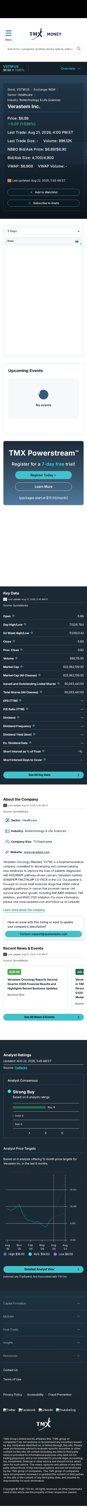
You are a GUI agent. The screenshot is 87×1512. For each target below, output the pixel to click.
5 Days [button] (12, 231)
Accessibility (35, 1394)
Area (10, 241)
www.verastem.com (37, 852)
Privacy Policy (12, 1394)
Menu (8, 39)
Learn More (43, 487)
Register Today (41, 475)
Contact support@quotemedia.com (43, 934)
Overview (68, 68)
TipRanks (21, 1067)
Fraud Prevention (60, 1394)
